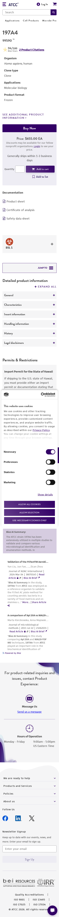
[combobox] (26, 12)
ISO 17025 (19, 904)
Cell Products (31, 20)
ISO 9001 (19, 899)
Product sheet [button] (16, 201)
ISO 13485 (39, 899)
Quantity (9, 169)
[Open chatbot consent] (52, 910)
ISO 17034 (39, 904)
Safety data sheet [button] (18, 218)
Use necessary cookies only (29, 520)
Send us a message (29, 712)
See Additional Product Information (23, 116)
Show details (45, 494)
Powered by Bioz (12, 653)
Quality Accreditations (29, 894)
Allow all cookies (29, 504)
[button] (54, 12)
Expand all (47, 286)
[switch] (50, 462)
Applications (12, 20)
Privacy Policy (41, 430)
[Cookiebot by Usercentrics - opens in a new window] (41, 394)
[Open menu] (4, 4)
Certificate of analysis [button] (20, 210)
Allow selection (29, 512)
